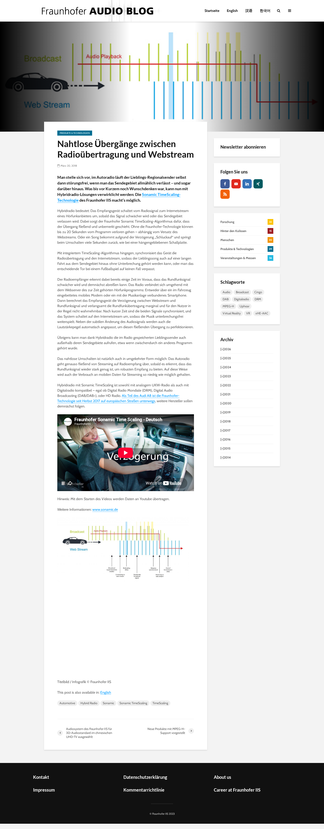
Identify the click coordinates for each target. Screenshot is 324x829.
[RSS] (225, 194)
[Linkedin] (247, 183)
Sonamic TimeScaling (133, 703)
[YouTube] (236, 183)
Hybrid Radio (88, 703)
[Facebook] (225, 183)
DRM (258, 299)
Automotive (67, 703)
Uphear (244, 306)
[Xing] (258, 183)
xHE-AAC (261, 313)
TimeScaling (160, 703)
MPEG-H (228, 306)
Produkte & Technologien (75, 133)
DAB (226, 299)
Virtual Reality (232, 313)
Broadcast (242, 292)
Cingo (258, 292)
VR (248, 313)
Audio (226, 292)
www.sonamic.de (105, 509)
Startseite (212, 11)
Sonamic (108, 703)
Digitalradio (241, 299)
